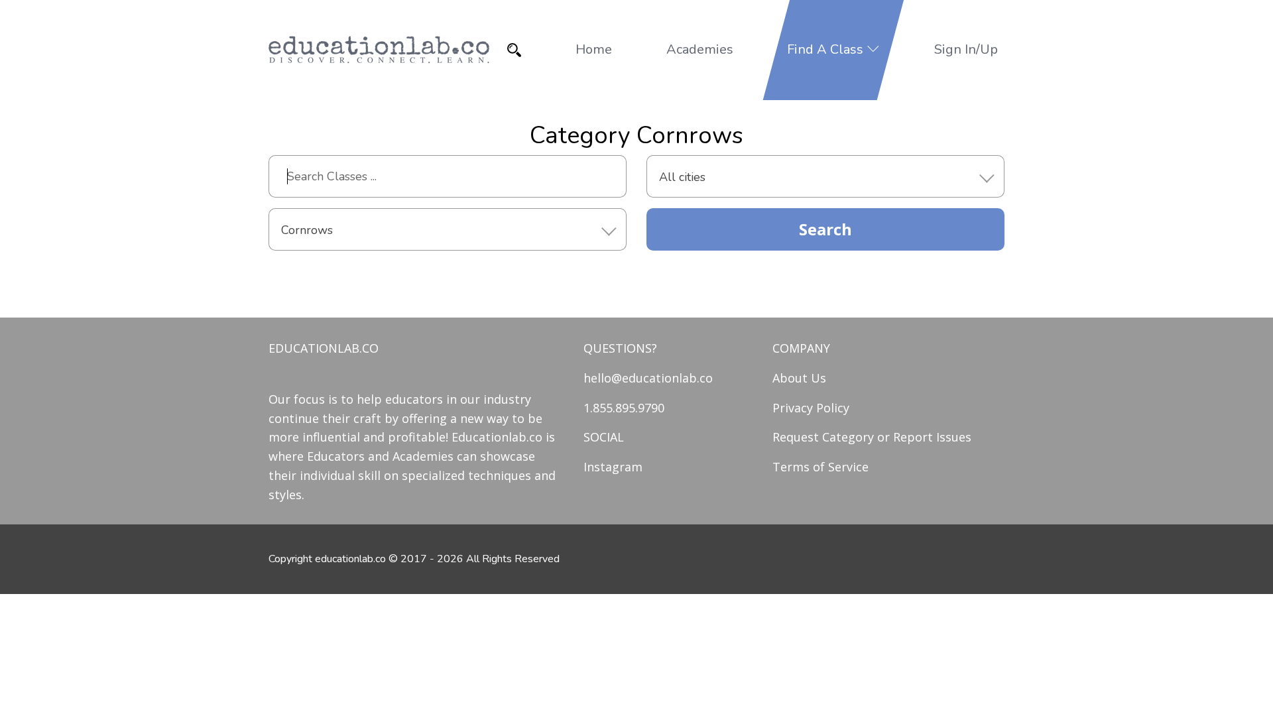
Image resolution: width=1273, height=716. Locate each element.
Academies (699, 49)
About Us (799, 378)
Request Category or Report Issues (871, 437)
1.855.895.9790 (623, 408)
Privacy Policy (810, 408)
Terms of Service (820, 467)
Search (825, 229)
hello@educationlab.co (648, 378)
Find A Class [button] (827, 49)
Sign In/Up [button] (966, 49)
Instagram (612, 467)
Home (594, 49)
